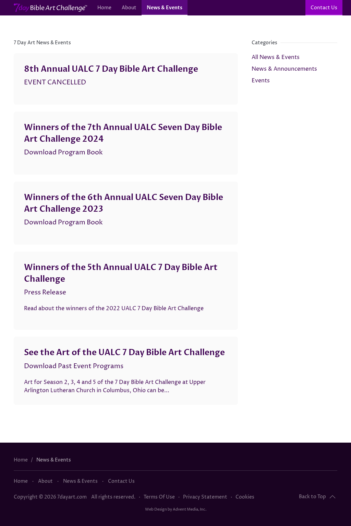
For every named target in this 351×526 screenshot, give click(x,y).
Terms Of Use (159, 497)
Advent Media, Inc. (189, 509)
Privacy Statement (205, 497)
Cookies (244, 497)
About (129, 7)
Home (104, 7)
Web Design (156, 509)
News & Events (164, 7)
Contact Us (324, 7)
